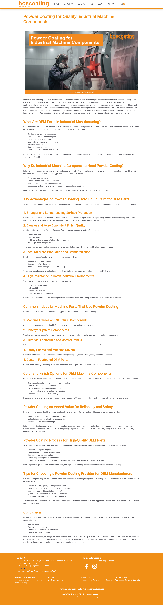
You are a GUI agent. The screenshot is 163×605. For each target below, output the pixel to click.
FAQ (91, 4)
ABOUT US (68, 4)
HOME (56, 4)
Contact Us (21, 568)
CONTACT (111, 4)
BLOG (100, 4)
